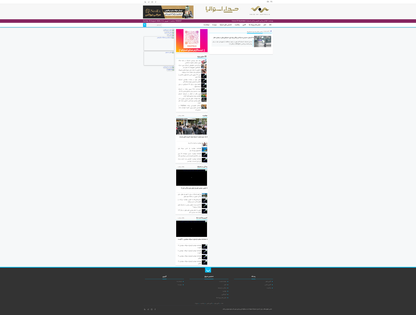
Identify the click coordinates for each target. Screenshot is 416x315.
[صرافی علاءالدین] (169, 32)
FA (271, 2)
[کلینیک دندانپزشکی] (168, 67)
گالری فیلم (268, 281)
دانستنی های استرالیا (226, 25)
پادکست (237, 25)
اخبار (265, 25)
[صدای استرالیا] (256, 16)
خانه (270, 25)
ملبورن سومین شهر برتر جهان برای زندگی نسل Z (193, 188)
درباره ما (214, 25)
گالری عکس (268, 285)
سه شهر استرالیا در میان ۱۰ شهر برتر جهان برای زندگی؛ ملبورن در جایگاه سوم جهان (189, 195)
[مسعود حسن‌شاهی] (169, 30)
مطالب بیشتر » (181, 116)
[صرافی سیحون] (159, 65)
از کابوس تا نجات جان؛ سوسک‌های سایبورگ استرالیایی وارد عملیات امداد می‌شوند (189, 71)
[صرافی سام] (170, 35)
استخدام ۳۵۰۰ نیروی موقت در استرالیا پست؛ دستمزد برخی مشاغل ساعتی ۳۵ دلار (189, 90)
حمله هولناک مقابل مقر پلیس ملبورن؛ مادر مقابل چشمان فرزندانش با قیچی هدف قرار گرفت (189, 101)
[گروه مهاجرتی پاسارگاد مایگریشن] (159, 50)
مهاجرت (224, 291)
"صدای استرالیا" (256, 309)
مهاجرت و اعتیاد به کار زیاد (194, 143)
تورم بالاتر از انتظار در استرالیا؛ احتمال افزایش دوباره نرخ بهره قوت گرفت (189, 95)
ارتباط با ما (206, 25)
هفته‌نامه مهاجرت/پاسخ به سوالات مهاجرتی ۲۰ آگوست (192, 239)
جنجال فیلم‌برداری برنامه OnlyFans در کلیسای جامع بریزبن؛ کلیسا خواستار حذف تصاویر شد (189, 107)
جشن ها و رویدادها (221, 298)
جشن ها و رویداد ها (254, 25)
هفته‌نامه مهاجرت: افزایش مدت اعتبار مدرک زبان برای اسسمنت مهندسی (189, 160)
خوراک (196, 304)
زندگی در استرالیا (222, 288)
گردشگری (224, 294)
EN (268, 2)
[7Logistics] (170, 70)
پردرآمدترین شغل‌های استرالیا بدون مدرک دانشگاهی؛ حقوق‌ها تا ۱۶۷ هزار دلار (189, 66)
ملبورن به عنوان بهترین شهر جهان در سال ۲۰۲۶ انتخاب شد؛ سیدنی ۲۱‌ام (189, 211)
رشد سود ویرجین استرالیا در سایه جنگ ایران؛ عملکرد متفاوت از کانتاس (189, 61)
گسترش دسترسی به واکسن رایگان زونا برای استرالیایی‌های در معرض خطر (232, 38)
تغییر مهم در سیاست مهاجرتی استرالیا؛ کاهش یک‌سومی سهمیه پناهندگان (189, 81)
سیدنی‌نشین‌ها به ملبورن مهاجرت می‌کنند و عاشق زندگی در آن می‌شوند (189, 200)
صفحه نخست (222, 281)
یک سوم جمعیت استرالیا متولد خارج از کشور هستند (192, 137)
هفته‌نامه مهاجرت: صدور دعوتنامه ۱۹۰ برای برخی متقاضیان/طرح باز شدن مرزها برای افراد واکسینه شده (189, 156)
